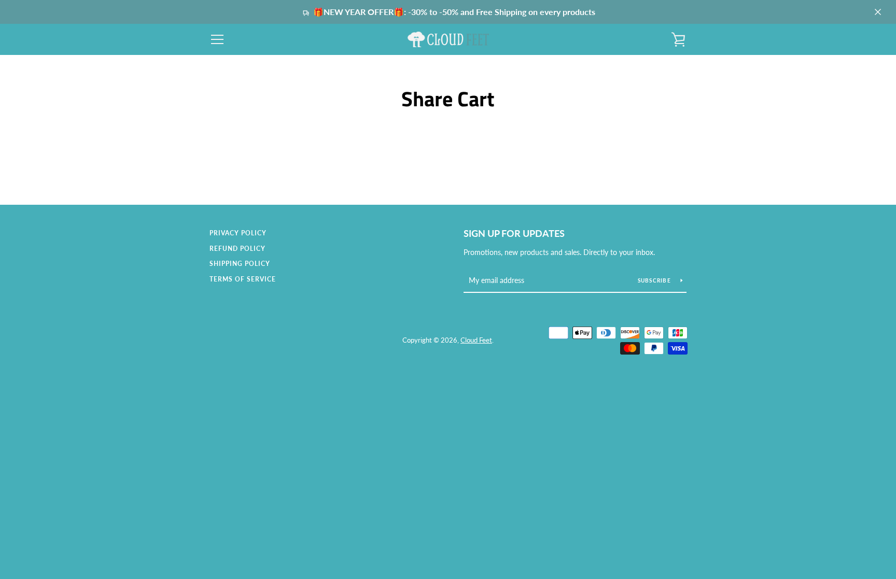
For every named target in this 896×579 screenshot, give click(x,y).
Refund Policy (237, 248)
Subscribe (655, 280)
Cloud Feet (476, 340)
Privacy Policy (238, 233)
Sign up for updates (514, 233)
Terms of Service (242, 279)
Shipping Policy (239, 263)
